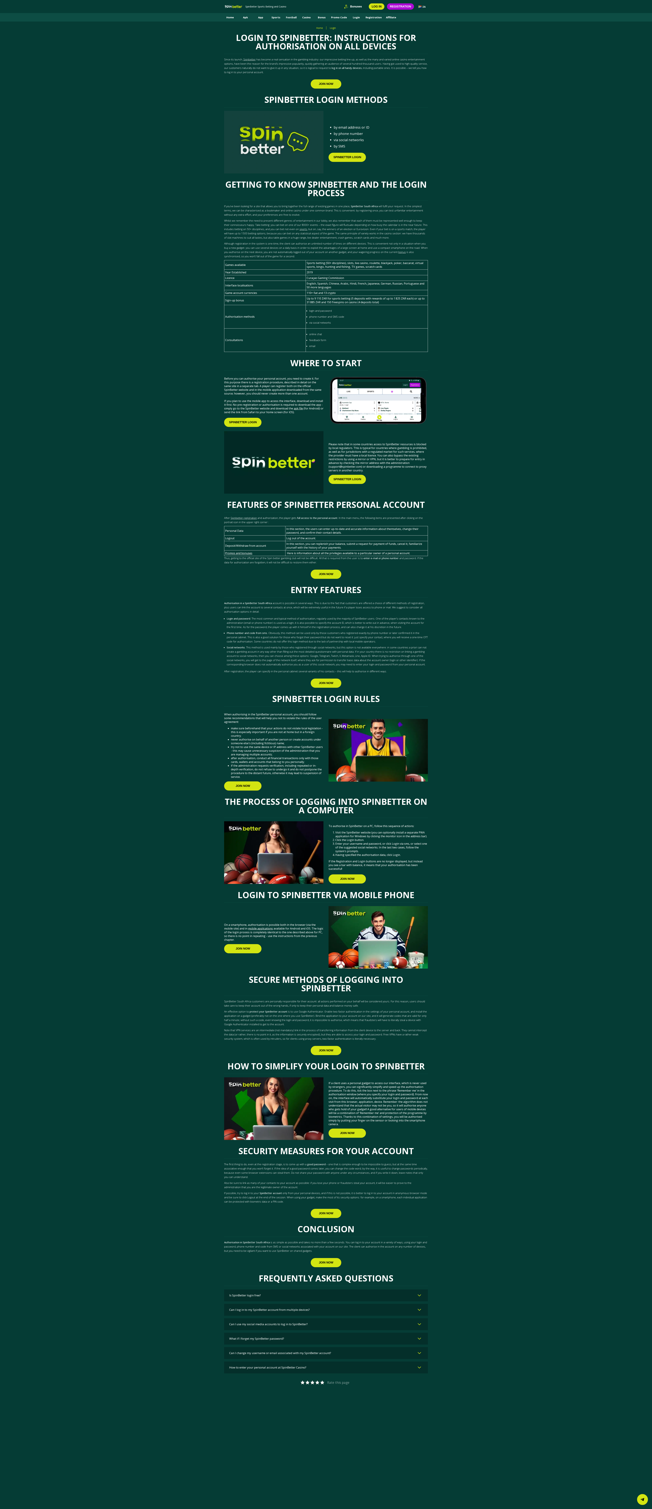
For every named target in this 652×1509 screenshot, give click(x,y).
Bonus (322, 17)
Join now (326, 84)
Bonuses (356, 6)
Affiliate (391, 17)
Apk (245, 17)
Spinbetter (249, 59)
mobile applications (260, 928)
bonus (402, 252)
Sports (275, 17)
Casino (306, 17)
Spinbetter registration (244, 518)
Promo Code (339, 17)
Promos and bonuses (238, 553)
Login (356, 17)
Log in (377, 6)
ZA (424, 6)
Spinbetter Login (347, 157)
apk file (298, 408)
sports (303, 229)
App (260, 17)
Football (291, 17)
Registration (400, 6)
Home (230, 17)
